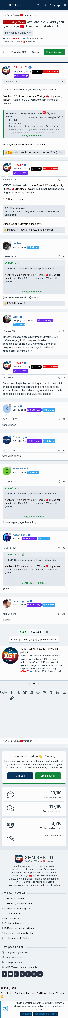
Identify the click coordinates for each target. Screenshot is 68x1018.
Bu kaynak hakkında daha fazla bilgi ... (25, 144)
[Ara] (44, 5)
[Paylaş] (58, 82)
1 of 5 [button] (23, 632)
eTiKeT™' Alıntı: (13, 263)
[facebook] (4, 974)
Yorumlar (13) (18, 52)
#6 (64, 419)
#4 (64, 331)
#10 (63, 614)
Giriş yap (20, 775)
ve (16, 303)
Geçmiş (36, 52)
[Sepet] (65, 5)
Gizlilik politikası (12, 923)
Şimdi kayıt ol (48, 775)
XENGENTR (15, 4)
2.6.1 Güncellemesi (13, 199)
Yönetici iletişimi (13, 913)
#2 (64, 179)
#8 (64, 481)
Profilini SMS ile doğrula (17, 908)
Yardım (60, 993)
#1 (63, 81)
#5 (64, 377)
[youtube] (10, 974)
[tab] (25, 683)
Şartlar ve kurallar (24, 993)
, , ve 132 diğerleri (38, 152)
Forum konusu (54, 52)
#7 (64, 450)
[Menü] (4, 5)
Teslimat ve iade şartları (17, 938)
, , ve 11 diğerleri (30, 229)
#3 (64, 256)
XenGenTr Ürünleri (14, 898)
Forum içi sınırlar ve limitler (18, 933)
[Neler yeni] (38, 5)
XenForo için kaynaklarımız (18, 903)
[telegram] (22, 974)
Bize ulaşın (6, 993)
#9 (64, 547)
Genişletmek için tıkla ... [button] (34, 135)
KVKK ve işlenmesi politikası (19, 928)
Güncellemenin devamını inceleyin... (23, 223)
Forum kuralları (12, 918)
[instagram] (34, 974)
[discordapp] (40, 974)
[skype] (28, 974)
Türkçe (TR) (10, 988)
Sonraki (35, 632)
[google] (16, 974)
